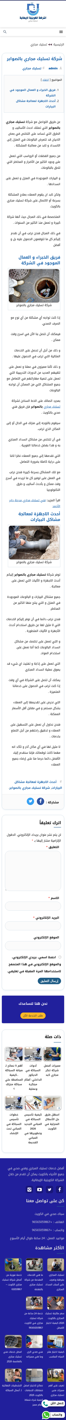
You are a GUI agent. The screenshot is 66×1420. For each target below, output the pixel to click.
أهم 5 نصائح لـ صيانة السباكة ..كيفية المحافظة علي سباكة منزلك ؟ (14, 1077)
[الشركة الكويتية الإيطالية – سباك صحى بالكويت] (33, 13)
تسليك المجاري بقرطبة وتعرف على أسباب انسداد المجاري (54, 1282)
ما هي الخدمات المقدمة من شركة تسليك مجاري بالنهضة (33, 1282)
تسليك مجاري (38, 44)
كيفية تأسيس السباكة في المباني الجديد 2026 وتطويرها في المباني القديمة (33, 1128)
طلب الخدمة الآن (33, 1015)
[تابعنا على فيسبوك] (59, 1191)
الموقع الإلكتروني (46, 937)
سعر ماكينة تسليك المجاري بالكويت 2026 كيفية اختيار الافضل (54, 1320)
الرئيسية (58, 44)
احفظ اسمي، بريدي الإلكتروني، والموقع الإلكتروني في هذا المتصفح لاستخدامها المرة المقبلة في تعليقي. (34, 964)
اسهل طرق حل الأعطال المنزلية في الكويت (52, 1121)
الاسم (53, 898)
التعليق (52, 847)
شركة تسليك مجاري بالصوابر (29, 788)
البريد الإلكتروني (46, 918)
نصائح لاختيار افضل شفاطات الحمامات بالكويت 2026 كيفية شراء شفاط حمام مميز (33, 1395)
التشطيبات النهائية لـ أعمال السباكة (12, 1388)
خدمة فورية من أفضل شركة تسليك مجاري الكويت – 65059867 (12, 1282)
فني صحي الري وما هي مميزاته (34, 1354)
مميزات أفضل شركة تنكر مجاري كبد (52, 1070)
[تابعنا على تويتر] (49, 1191)
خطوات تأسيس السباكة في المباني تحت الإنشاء (13, 1124)
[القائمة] (61, 32)
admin (53, 68)
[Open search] (5, 32)
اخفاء (46, 79)
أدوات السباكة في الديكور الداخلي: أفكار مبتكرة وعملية (33, 1077)
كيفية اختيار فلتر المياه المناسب (55, 1354)
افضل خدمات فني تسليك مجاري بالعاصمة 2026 (12, 1357)
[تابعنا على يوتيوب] (39, 1191)
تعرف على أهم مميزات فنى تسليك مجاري (56, 1390)
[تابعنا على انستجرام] (29, 1191)
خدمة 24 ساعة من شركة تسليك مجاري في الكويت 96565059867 (33, 1320)
